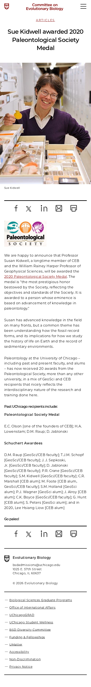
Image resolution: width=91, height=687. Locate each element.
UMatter (15, 644)
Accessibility (19, 652)
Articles (45, 20)
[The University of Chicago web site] (6, 6)
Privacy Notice (20, 667)
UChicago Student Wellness (31, 622)
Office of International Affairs (32, 607)
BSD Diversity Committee (30, 629)
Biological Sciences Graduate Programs (40, 600)
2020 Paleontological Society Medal (35, 277)
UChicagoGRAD (21, 615)
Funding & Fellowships (27, 637)
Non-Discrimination (25, 659)
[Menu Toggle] (83, 8)
